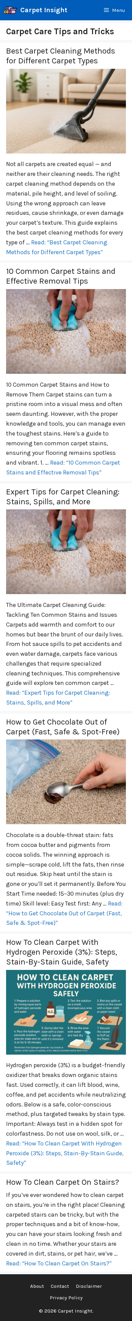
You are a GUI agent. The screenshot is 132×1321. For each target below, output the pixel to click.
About (37, 1286)
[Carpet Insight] (10, 10)
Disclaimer (89, 1286)
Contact (60, 1286)
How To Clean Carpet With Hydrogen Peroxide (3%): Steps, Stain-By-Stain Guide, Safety (61, 952)
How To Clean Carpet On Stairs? (62, 1182)
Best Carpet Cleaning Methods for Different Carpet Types (60, 55)
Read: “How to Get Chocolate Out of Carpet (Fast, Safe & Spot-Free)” (64, 913)
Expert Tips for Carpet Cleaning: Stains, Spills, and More (62, 496)
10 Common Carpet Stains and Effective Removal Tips (60, 276)
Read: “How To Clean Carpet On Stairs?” (59, 1263)
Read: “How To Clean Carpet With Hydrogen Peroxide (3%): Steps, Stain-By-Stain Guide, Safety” (65, 1153)
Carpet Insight (43, 10)
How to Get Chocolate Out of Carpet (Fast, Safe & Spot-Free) (63, 726)
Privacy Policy (66, 1298)
